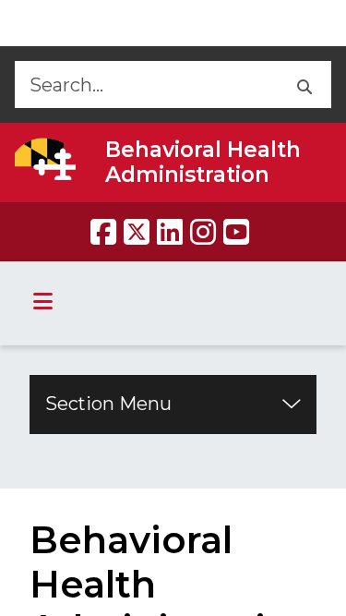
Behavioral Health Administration (203, 162)
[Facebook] (103, 232)
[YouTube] (236, 232)
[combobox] (145, 84)
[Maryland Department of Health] (45, 159)
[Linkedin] (170, 232)
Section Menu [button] (108, 404)
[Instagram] (203, 232)
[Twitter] (136, 232)
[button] (303, 84)
